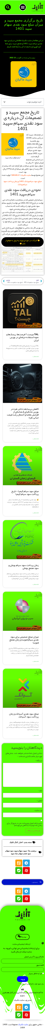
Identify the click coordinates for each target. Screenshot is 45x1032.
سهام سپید (18, 851)
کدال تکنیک (14, 842)
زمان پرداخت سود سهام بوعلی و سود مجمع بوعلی (23, 566)
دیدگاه (38, 760)
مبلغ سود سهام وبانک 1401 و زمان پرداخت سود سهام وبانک (22, 182)
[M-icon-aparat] (26, 870)
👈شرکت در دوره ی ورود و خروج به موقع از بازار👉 (22, 241)
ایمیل (39, 800)
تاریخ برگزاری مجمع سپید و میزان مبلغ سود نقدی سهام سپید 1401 (23, 24)
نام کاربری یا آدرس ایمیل (34, 957)
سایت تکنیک (26, 175)
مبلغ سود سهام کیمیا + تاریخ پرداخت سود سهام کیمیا (25, 492)
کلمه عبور (40, 965)
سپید (25, 851)
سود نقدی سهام (25, 853)
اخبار (21, 842)
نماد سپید (14, 853)
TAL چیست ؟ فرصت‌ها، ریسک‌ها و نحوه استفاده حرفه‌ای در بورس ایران (22, 337)
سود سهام (9, 851)
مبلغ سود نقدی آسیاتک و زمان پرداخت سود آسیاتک (24, 715)
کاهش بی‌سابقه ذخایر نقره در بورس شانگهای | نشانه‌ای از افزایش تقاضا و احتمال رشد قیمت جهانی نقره (23, 413)
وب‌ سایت (38, 810)
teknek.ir (15, 175)
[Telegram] (26, 863)
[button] (22, 7)
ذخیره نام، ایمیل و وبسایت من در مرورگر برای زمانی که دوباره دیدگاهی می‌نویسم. (24, 824)
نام (40, 791)
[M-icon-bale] (18, 870)
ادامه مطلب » (35, 356)
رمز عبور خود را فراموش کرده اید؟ (32, 984)
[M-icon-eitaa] (18, 863)
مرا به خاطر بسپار (35, 973)
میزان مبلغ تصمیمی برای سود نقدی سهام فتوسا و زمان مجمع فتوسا (24, 639)
